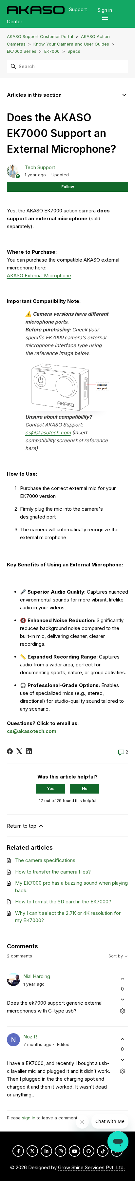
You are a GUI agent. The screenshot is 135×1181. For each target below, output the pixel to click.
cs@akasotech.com (48, 432)
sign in (28, 1117)
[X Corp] (19, 751)
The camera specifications (45, 860)
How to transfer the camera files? (53, 872)
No (84, 788)
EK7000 (52, 51)
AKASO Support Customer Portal (40, 36)
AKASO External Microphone (39, 275)
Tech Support (40, 167)
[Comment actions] (122, 1011)
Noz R (30, 1036)
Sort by (116, 956)
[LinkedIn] (29, 751)
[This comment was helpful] (122, 978)
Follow (67, 186)
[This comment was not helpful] (122, 999)
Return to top (22, 826)
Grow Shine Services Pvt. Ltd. (91, 1167)
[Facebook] (10, 751)
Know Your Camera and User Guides (71, 44)
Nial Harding (36, 976)
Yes (50, 788)
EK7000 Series (21, 51)
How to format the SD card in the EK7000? (63, 901)
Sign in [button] (105, 10)
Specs (74, 51)
